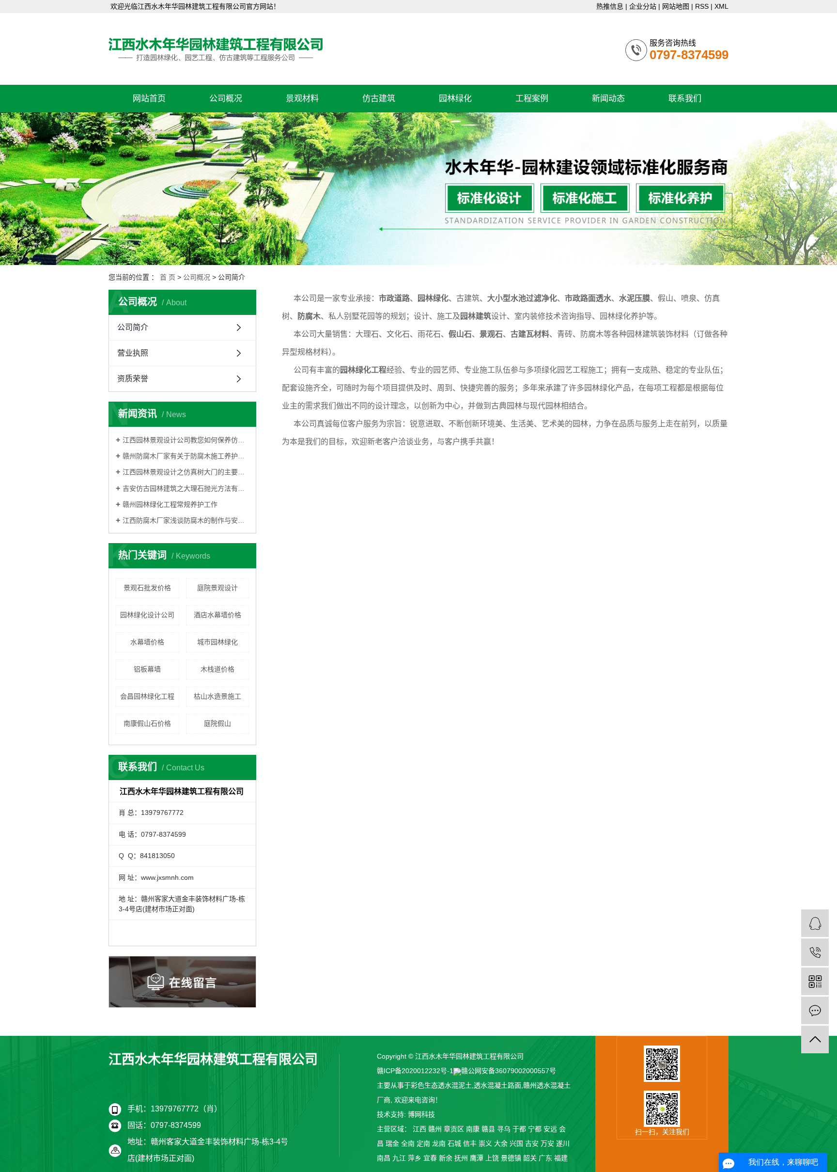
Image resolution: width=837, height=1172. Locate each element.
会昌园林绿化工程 (147, 696)
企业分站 (642, 6)
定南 (423, 1143)
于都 (519, 1129)
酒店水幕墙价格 (217, 615)
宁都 (535, 1129)
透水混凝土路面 (497, 1085)
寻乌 (504, 1129)
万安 (547, 1143)
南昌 (383, 1158)
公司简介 (132, 327)
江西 (419, 1129)
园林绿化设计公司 (147, 615)
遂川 (563, 1143)
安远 (550, 1129)
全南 (408, 1143)
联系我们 (684, 98)
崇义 (485, 1143)
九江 (399, 1158)
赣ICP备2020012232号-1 (415, 1071)
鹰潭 (476, 1158)
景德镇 (511, 1158)
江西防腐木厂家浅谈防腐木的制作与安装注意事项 (186, 520)
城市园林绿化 (217, 642)
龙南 (439, 1143)
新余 (445, 1158)
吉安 (532, 1143)
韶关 (530, 1158)
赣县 (488, 1129)
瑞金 (392, 1143)
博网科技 (421, 1114)
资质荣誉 (132, 379)
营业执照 (132, 353)
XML (721, 6)
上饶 (492, 1158)
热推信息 (609, 6)
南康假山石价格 (147, 723)
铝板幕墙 (147, 669)
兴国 (516, 1143)
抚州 (461, 1158)
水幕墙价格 (147, 642)
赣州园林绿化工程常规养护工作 (170, 504)
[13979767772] (815, 952)
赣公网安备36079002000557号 (508, 1071)
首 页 (167, 277)
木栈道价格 (217, 669)
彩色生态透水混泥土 (441, 1085)
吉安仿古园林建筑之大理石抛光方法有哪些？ (186, 488)
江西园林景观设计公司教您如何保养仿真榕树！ (186, 440)
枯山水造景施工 (217, 696)
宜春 (430, 1158)
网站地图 (675, 6)
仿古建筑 (378, 98)
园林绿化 (455, 98)
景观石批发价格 (147, 588)
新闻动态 (608, 98)
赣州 (435, 1129)
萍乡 (414, 1158)
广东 (545, 1158)
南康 (473, 1129)
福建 (561, 1158)
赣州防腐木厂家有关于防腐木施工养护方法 (186, 456)
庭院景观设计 (217, 588)
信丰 (470, 1143)
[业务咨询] (815, 923)
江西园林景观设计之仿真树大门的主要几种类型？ (186, 472)
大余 (501, 1143)
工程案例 (531, 98)
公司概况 (225, 98)
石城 (454, 1143)
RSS (702, 6)
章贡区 (454, 1129)
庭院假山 (217, 723)
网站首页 (149, 98)
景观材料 (302, 98)
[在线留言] (815, 1010)
